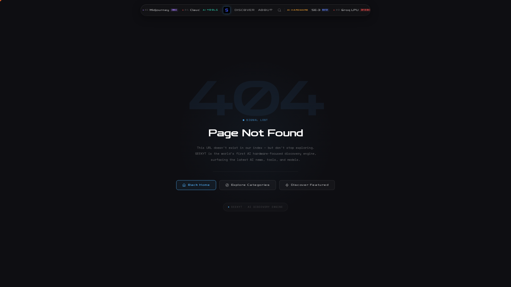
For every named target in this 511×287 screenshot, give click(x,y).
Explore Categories (250, 185)
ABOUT (265, 10)
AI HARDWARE (297, 10)
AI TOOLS (210, 10)
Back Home (199, 185)
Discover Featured (310, 185)
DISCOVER (244, 10)
